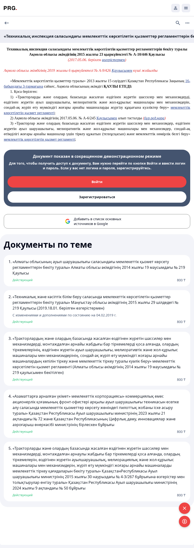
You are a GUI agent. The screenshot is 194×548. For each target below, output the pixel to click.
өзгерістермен (113, 60)
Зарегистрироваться (97, 197)
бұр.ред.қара (154, 118)
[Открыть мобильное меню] (186, 8)
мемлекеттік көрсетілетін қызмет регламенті (39, 139)
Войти (97, 182)
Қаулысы (107, 118)
